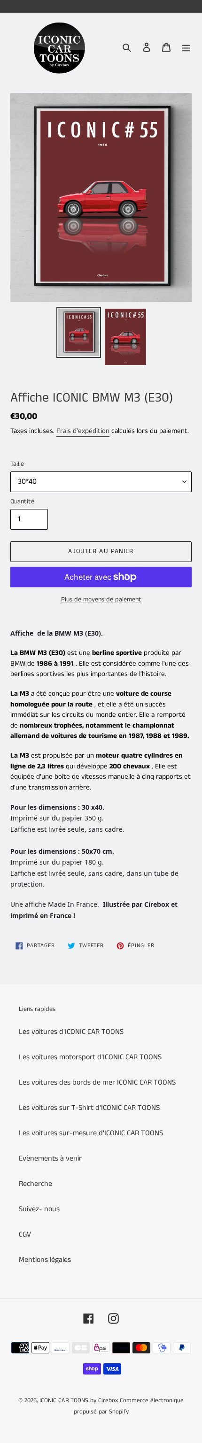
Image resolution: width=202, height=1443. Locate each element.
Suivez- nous (39, 1209)
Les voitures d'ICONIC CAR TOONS (71, 1031)
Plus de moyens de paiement (101, 599)
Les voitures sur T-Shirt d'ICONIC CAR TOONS (89, 1107)
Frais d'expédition (82, 431)
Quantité (22, 501)
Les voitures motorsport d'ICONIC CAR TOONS (90, 1057)
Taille (17, 464)
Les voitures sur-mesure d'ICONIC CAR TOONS (91, 1133)
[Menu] (186, 47)
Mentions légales (45, 1259)
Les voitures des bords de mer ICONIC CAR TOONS (97, 1082)
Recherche (35, 1183)
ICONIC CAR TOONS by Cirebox (78, 1400)
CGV (25, 1234)
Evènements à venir (50, 1158)
